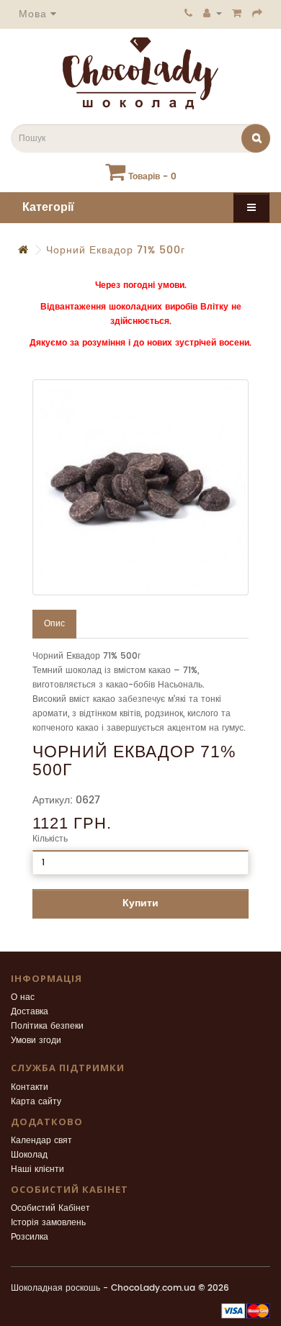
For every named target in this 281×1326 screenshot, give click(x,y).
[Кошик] (237, 13)
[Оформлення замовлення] (257, 13)
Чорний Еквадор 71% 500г (115, 250)
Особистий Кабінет (50, 1208)
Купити (140, 903)
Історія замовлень (48, 1223)
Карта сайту (36, 1102)
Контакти (29, 1087)
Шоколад (29, 1155)
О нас (23, 997)
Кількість (50, 839)
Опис (54, 624)
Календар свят (41, 1140)
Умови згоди (36, 1040)
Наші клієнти (37, 1169)
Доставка (29, 1012)
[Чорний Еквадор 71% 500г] (140, 487)
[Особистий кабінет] (212, 13)
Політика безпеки (47, 1026)
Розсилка (29, 1237)
